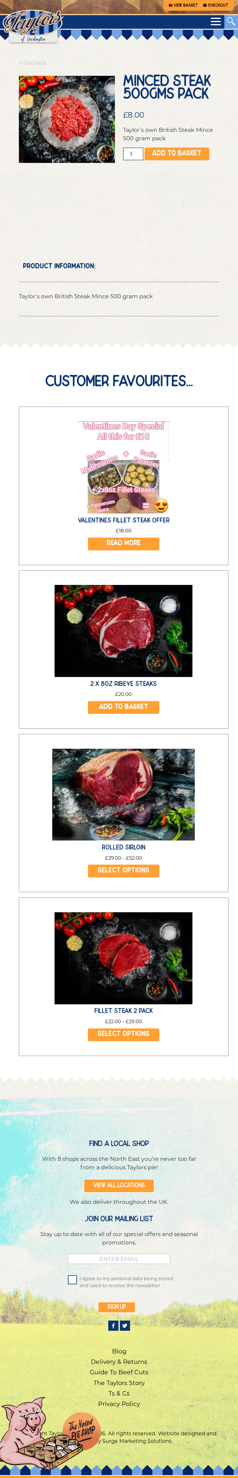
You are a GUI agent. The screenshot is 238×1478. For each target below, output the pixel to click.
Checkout (218, 5)
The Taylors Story (119, 1383)
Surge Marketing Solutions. (137, 1441)
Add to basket (176, 154)
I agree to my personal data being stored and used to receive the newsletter (126, 1282)
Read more (124, 544)
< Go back (32, 62)
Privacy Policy (119, 1403)
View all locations (119, 1185)
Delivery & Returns (119, 1361)
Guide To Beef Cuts (119, 1372)
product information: (59, 267)
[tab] (59, 267)
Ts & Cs (119, 1393)
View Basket (186, 5)
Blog (119, 1351)
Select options (123, 871)
